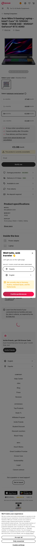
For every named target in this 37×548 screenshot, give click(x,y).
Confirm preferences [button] (18, 294)
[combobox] (18, 269)
